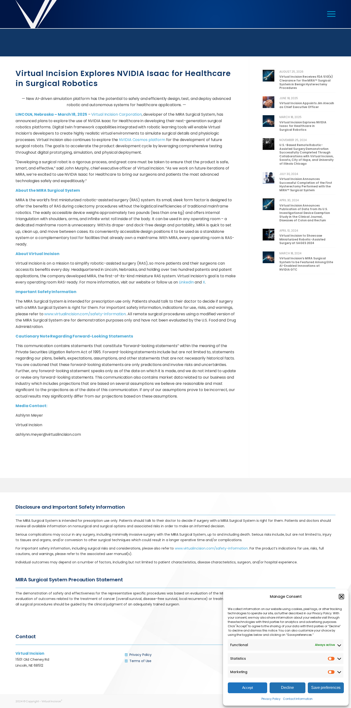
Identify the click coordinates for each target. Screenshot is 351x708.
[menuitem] (329, 14)
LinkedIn (186, 282)
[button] (341, 596)
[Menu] (329, 14)
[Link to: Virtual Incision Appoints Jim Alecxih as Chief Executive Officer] (268, 102)
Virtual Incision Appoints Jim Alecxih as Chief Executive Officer (306, 105)
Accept (247, 688)
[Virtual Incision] (36, 14)
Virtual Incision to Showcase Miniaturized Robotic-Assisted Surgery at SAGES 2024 (302, 239)
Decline (287, 688)
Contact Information (298, 699)
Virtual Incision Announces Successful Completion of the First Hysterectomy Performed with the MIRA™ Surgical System (305, 184)
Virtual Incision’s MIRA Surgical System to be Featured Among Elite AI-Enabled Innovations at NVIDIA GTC (306, 264)
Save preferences (325, 688)
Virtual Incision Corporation (116, 114)
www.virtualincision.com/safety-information (85, 314)
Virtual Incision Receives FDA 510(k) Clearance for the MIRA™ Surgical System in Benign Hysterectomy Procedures (306, 82)
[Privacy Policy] (126, 654)
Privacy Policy (271, 699)
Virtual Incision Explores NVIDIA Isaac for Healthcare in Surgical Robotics (302, 126)
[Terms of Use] (126, 661)
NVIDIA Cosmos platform (142, 139)
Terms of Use (140, 661)
